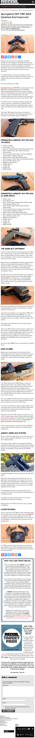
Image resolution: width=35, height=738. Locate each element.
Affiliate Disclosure (5, 717)
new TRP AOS (29, 514)
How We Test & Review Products (9, 718)
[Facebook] (1, 714)
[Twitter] (13, 714)
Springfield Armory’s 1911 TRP (10, 88)
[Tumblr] (10, 714)
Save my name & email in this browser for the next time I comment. (17, 707)
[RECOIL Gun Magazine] (10, 3)
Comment (6, 685)
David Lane (4, 20)
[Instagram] (4, 714)
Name (5, 698)
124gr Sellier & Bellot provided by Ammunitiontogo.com (16, 420)
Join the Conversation (7, 23)
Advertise (2, 721)
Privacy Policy (3, 722)
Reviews (7, 10)
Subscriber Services (5, 720)
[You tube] (7, 714)
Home (2, 10)
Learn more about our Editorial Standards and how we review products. (19, 617)
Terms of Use (3, 725)
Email (4, 702)
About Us (2, 716)
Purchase (2, 724)
